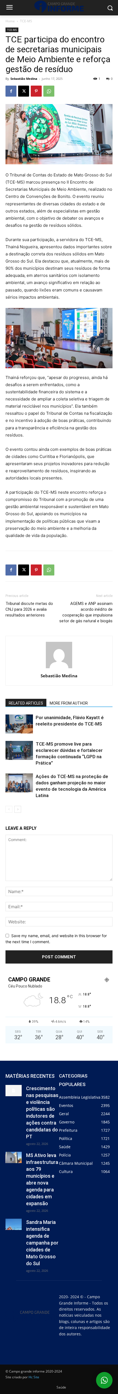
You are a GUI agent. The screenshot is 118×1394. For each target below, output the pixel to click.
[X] (23, 91)
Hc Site (34, 1377)
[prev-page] (8, 809)
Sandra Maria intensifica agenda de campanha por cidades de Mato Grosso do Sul (42, 1242)
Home (10, 21)
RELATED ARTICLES (26, 703)
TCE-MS (26, 21)
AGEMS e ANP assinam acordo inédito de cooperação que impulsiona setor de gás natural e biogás (86, 612)
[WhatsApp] (48, 91)
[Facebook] (10, 91)
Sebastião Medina (23, 79)
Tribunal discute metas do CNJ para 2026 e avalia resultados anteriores (29, 609)
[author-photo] (59, 668)
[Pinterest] (36, 91)
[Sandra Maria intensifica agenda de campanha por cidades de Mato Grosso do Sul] (13, 1224)
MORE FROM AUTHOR (69, 703)
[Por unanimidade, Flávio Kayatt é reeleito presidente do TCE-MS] (19, 723)
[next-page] (17, 809)
